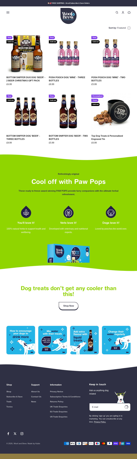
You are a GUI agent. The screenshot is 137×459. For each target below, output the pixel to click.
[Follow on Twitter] (15, 433)
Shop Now (68, 306)
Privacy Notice (56, 391)
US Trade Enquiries (58, 417)
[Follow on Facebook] (8, 433)
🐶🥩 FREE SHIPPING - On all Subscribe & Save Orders (68, 3)
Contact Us (36, 397)
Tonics (9, 407)
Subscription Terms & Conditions (65, 397)
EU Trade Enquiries (58, 412)
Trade (9, 402)
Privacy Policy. (100, 422)
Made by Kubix (34, 443)
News (33, 402)
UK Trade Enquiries (59, 407)
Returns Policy (56, 402)
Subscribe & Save (14, 397)
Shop (8, 391)
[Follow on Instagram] (22, 433)
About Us (35, 391)
